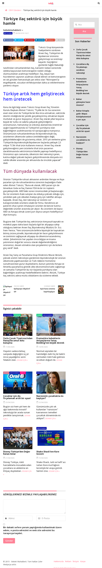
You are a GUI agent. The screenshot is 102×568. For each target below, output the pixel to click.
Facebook (9, 40)
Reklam (68, 561)
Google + (51, 40)
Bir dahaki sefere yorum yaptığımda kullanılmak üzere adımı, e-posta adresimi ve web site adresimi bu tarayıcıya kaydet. (32, 530)
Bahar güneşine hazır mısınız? (83, 102)
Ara (84, 31)
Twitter (20, 40)
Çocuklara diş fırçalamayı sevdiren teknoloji (82, 68)
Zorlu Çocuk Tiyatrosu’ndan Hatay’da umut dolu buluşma (17, 340)
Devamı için (22, 360)
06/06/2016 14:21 (22, 33)
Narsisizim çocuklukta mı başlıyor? (49, 397)
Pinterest (30, 40)
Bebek (39, 315)
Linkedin (41, 40)
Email (61, 40)
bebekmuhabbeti (12, 30)
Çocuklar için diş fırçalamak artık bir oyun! (17, 397)
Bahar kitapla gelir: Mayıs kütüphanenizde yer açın (83, 115)
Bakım (6, 373)
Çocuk (23, 373)
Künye (83, 561)
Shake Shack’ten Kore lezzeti (47, 452)
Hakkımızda (59, 561)
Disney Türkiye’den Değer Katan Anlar (16, 452)
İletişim (76, 561)
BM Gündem (15, 10)
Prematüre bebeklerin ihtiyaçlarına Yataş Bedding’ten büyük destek (50, 340)
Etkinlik (17, 315)
